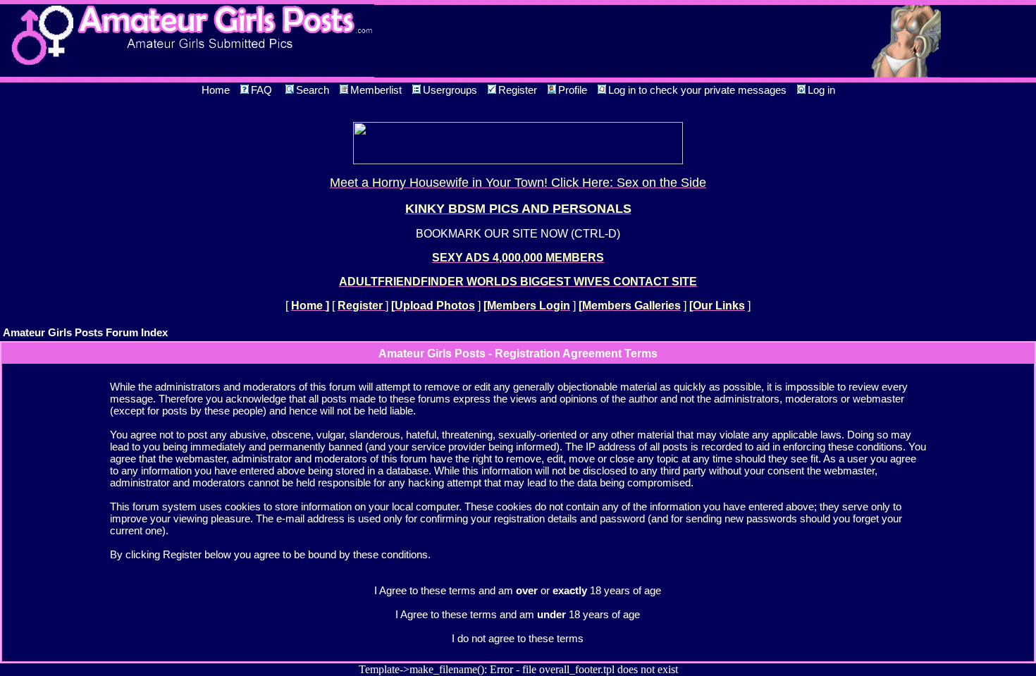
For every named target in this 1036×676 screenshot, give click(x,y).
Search (312, 90)
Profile (572, 90)
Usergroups (450, 90)
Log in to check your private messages (697, 90)
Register (517, 90)
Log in (821, 90)
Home (216, 90)
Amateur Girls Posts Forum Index (85, 332)
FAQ (261, 90)
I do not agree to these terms (518, 638)
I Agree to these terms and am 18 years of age (517, 614)
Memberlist (376, 90)
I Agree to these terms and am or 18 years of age (517, 590)
